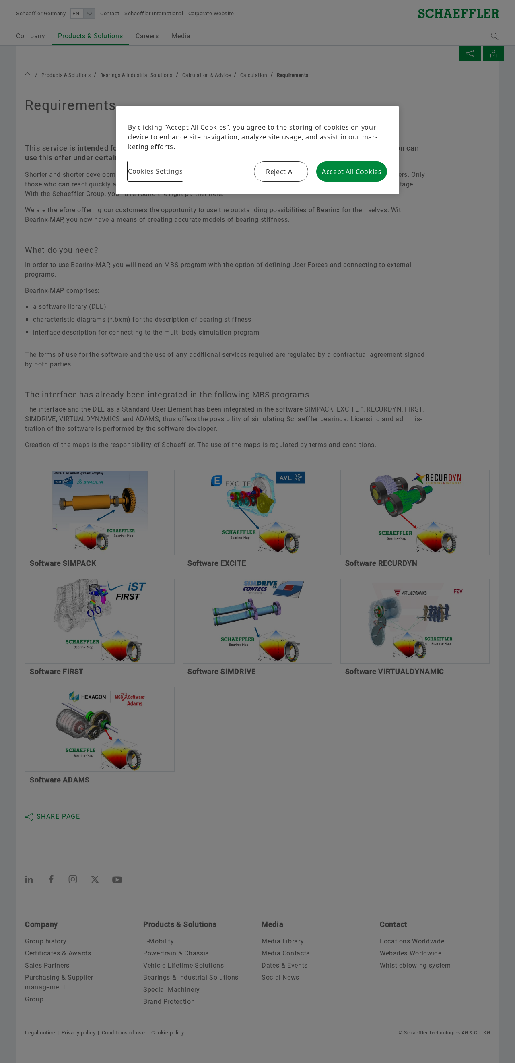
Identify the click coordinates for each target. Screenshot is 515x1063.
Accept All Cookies (352, 171)
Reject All (281, 171)
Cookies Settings (155, 171)
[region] (257, 150)
